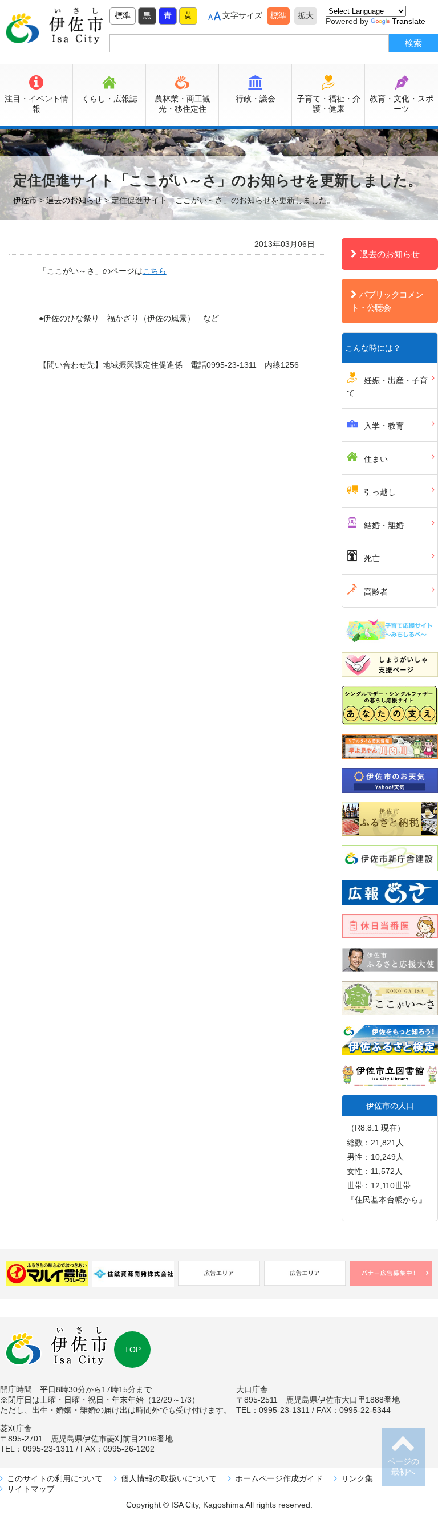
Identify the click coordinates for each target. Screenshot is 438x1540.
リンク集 (357, 1478)
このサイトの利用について (55, 1478)
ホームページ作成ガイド (279, 1478)
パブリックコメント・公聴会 (387, 301)
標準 (123, 15)
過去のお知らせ (390, 254)
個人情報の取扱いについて (169, 1478)
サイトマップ (31, 1488)
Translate (408, 21)
